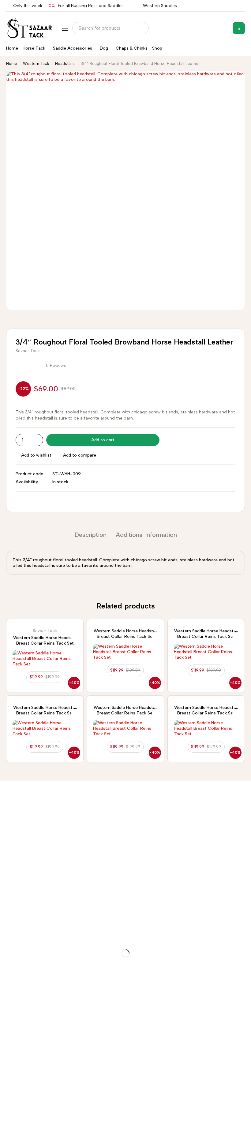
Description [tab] (90, 534)
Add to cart (102, 439)
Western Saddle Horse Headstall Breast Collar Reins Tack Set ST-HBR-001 (45, 643)
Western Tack (36, 63)
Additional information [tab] (146, 534)
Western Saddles (160, 5)
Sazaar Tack (28, 350)
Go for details (14, 825)
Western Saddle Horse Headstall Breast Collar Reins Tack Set (125, 633)
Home (11, 63)
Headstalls (65, 63)
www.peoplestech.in (67, 1115)
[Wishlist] (223, 28)
